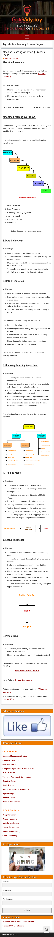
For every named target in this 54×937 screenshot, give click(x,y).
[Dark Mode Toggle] (46, 929)
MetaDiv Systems (38, 934)
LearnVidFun (8, 699)
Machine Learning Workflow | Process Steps (24, 53)
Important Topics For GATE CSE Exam (18, 922)
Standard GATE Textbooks (13, 926)
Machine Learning (11, 58)
